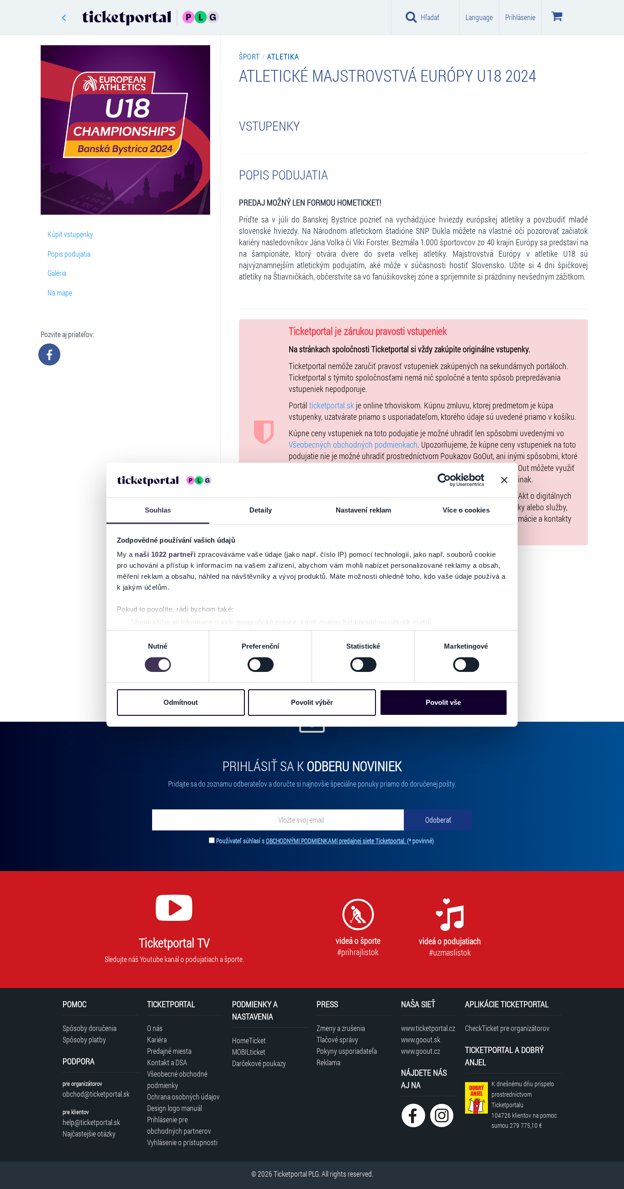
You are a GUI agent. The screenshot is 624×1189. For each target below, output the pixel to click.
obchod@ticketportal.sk (96, 1094)
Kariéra (157, 1039)
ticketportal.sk (331, 405)
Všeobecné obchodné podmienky (177, 1079)
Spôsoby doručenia (89, 1028)
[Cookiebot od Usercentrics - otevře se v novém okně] (444, 480)
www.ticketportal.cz (428, 1028)
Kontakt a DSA (167, 1062)
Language (479, 17)
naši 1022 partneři (165, 554)
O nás (155, 1028)
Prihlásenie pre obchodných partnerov (179, 1125)
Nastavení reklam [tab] (363, 510)
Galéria (57, 273)
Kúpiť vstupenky (70, 234)
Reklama (328, 1062)
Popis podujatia (69, 254)
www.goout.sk (420, 1039)
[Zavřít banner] (504, 480)
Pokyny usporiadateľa (347, 1051)
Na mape (60, 292)
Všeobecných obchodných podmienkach (353, 444)
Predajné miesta (169, 1051)
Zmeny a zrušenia (341, 1028)
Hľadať (430, 17)
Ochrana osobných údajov (183, 1096)
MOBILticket (248, 1052)
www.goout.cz (420, 1051)
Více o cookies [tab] (466, 510)
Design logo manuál (174, 1108)
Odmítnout (181, 702)
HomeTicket (249, 1040)
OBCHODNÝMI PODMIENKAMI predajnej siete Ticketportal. (336, 840)
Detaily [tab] (260, 510)
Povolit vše (443, 702)
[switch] (261, 664)
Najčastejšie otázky (89, 1133)
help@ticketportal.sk (91, 1122)
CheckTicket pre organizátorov (507, 1028)
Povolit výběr (312, 702)
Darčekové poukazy (259, 1063)
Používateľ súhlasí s (325, 840)
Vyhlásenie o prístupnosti (182, 1142)
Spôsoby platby (84, 1039)
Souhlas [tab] (158, 510)
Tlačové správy (337, 1039)
